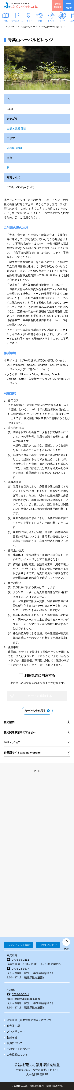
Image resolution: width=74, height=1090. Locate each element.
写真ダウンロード (29, 26)
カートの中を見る (35, 710)
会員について (15, 1043)
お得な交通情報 (57, 5)
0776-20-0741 (20, 994)
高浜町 (20, 147)
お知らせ (12, 1037)
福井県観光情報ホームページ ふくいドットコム (21, 5)
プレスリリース (16, 1031)
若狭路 (11, 147)
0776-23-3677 (20, 968)
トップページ (10, 26)
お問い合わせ (49, 944)
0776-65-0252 (20, 959)
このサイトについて (19, 1048)
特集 (6, 20)
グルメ (62, 20)
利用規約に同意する (39, 675)
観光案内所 (13, 1025)
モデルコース (17, 20)
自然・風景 (13, 128)
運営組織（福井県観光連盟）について (29, 1019)
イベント (51, 20)
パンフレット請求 (20, 944)
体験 (40, 20)
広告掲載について (17, 1054)
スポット (28, 20)
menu (69, 8)
